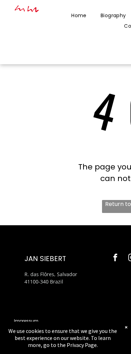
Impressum (26, 321)
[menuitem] (79, 15)
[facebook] (115, 258)
